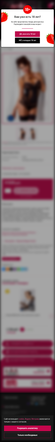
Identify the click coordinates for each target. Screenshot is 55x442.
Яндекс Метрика (32, 419)
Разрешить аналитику (27, 428)
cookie (21, 419)
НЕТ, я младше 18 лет (27, 40)
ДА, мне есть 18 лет (27, 34)
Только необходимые (27, 435)
